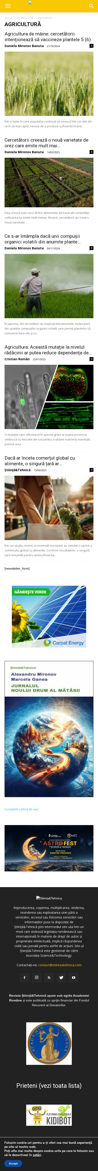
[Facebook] (24, 977)
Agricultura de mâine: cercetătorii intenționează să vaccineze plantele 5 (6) (48, 36)
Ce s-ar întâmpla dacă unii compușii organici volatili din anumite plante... (43, 239)
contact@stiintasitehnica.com (60, 965)
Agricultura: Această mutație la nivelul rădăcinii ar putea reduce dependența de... (48, 349)
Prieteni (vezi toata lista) (49, 1085)
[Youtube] (73, 977)
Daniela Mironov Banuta (24, 46)
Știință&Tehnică (18, 470)
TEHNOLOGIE (25, 18)
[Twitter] (61, 977)
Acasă (8, 18)
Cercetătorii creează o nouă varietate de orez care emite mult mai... (46, 142)
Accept (13, 1163)
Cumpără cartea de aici (21, 809)
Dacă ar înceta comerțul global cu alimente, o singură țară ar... (40, 460)
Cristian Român (17, 359)
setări (37, 1155)
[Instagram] (36, 977)
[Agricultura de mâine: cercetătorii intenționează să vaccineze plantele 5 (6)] (49, 84)
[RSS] (49, 977)
